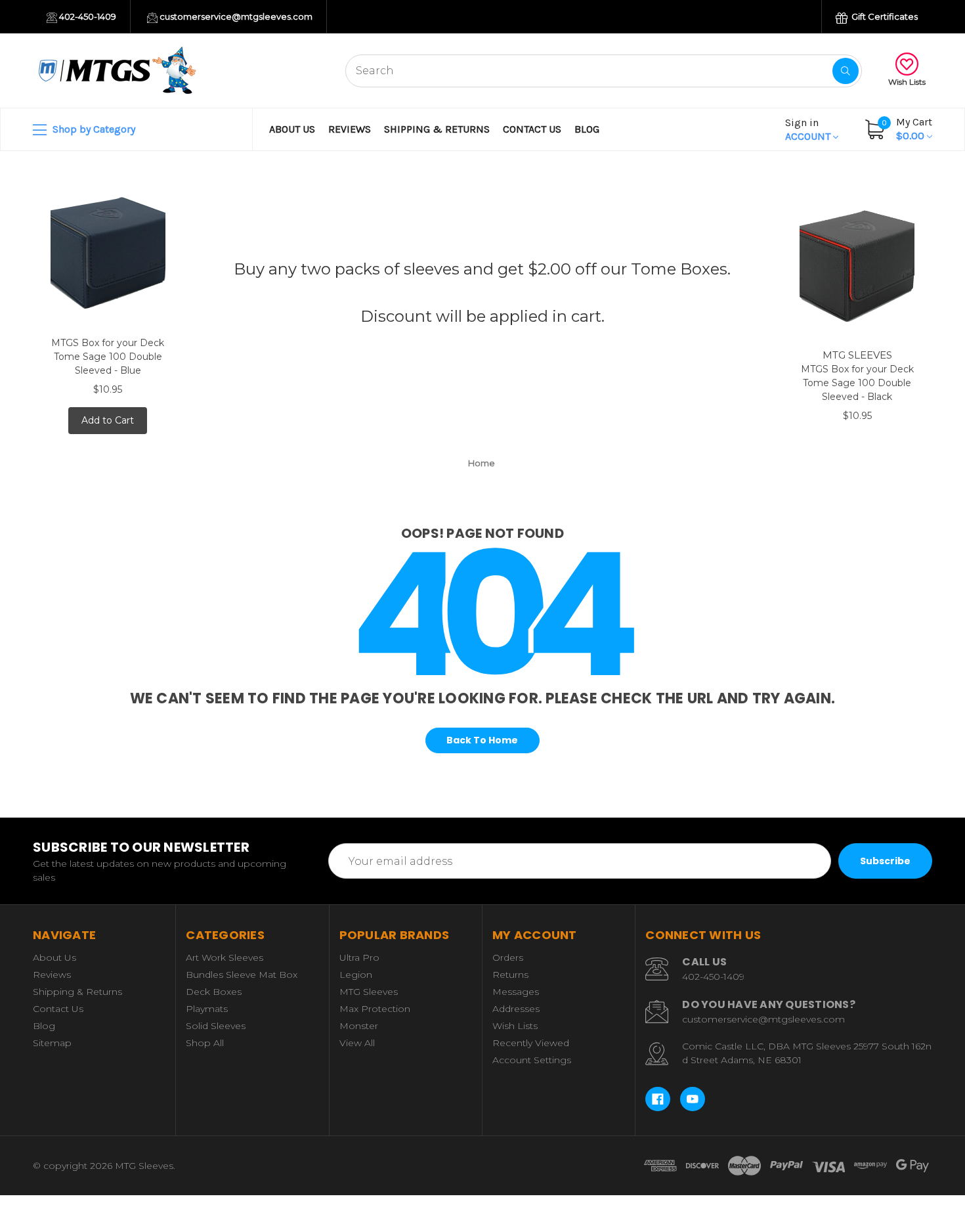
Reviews (349, 129)
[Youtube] (692, 1099)
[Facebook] (657, 1099)
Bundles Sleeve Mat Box (241, 974)
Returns (510, 974)
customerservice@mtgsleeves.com (235, 16)
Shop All (205, 1043)
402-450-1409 (86, 16)
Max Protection (374, 1009)
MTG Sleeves (368, 992)
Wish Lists (907, 82)
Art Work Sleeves (224, 957)
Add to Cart (107, 420)
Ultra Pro (359, 957)
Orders (507, 957)
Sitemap (52, 1043)
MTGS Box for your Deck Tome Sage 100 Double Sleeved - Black (857, 383)
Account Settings (531, 1060)
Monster (358, 1026)
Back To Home (482, 740)
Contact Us (532, 129)
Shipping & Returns (437, 129)
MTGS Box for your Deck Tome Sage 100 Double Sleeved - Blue (107, 356)
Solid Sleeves (216, 1026)
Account (809, 129)
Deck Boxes (214, 992)
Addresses (516, 1009)
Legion (355, 974)
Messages (515, 992)
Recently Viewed (530, 1043)
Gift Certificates (883, 16)
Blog (586, 129)
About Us (292, 129)
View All (357, 1043)
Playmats (207, 1009)
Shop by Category (92, 129)
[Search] (845, 71)
